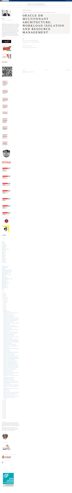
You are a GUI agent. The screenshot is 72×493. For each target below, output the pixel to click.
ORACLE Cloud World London (7, 343)
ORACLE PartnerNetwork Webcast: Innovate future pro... (10, 364)
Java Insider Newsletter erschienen (8, 314)
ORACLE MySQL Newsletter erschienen (8, 379)
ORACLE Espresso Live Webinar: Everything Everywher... (11, 319)
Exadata (3, 250)
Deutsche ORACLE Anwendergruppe (7, 269)
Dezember (5, 297)
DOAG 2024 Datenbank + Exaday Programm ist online (10, 312)
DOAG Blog (3, 268)
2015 (3, 410)
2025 (3, 295)
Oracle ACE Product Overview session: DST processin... (10, 345)
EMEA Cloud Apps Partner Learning (8, 373)
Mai (4, 306)
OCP (2, 253)
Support (3, 260)
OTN (2, 288)
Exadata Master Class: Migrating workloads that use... (10, 320)
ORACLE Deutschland (5, 279)
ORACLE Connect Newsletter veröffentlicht (9, 325)
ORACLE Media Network (5, 282)
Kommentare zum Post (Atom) (30, 71)
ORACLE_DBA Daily (5, 287)
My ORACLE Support (5, 273)
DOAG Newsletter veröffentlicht (7, 338)
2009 (3, 418)
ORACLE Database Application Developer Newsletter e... (11, 393)
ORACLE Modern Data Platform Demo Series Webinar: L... (11, 317)
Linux (3, 251)
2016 (3, 409)
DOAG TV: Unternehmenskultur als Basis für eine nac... (10, 361)
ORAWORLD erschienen (6, 311)
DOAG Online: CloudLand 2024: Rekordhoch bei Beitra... (11, 348)
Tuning (3, 261)
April (4, 307)
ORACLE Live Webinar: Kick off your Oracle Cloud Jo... (10, 326)
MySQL (3, 252)
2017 (3, 408)
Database (26, 42)
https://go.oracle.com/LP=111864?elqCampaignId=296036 (30, 40)
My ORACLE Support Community (6, 274)
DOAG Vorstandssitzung (6, 383)
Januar (5, 398)
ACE (2, 242)
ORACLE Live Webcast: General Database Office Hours (10, 339)
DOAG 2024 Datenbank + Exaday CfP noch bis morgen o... (11, 381)
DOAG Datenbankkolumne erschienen (8, 335)
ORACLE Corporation (5, 277)
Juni (4, 305)
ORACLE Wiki (4, 286)
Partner (3, 254)
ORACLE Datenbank (36, 4)
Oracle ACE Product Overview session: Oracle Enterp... (10, 382)
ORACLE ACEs (4, 275)
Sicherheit (3, 259)
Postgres (3, 255)
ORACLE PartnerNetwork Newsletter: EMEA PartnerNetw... (11, 352)
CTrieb (4, 18)
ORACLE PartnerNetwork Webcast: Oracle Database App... (11, 384)
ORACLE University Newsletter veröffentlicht (9, 344)
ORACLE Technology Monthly (7, 328)
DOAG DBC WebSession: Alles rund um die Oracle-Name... (11, 372)
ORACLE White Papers (5, 285)
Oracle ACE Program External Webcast (8, 316)
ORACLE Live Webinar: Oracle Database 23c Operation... (11, 366)
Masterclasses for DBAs (6, 324)
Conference (3, 245)
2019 (3, 405)
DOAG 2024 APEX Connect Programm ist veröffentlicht (10, 396)
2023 (3, 400)
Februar (5, 310)
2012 (3, 414)
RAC (2, 256)
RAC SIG (3, 289)
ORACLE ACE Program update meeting (8, 378)
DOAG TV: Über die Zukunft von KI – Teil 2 (9, 394)
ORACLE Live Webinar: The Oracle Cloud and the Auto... (11, 357)
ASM (2, 243)
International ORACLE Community (6, 272)
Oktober (5, 300)
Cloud (3, 244)
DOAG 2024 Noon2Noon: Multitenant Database (9, 368)
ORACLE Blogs (4, 276)
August (5, 302)
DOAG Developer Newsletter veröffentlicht (9, 315)
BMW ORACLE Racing (5, 266)
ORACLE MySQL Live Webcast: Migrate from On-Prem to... (11, 340)
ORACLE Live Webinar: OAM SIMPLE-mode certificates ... (11, 358)
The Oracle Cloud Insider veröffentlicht (8, 353)
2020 (3, 404)
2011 (3, 415)
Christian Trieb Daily (4, 267)
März (4, 309)
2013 (3, 413)
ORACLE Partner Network (5, 283)
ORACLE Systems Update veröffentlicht (8, 334)
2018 (3, 406)
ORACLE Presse (4, 284)
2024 (3, 296)
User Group (3, 262)
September (5, 301)
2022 (3, 401)
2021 (3, 403)
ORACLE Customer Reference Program (7, 278)
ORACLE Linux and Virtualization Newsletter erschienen (11, 392)
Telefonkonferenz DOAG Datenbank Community (9, 362)
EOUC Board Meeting (6, 347)
